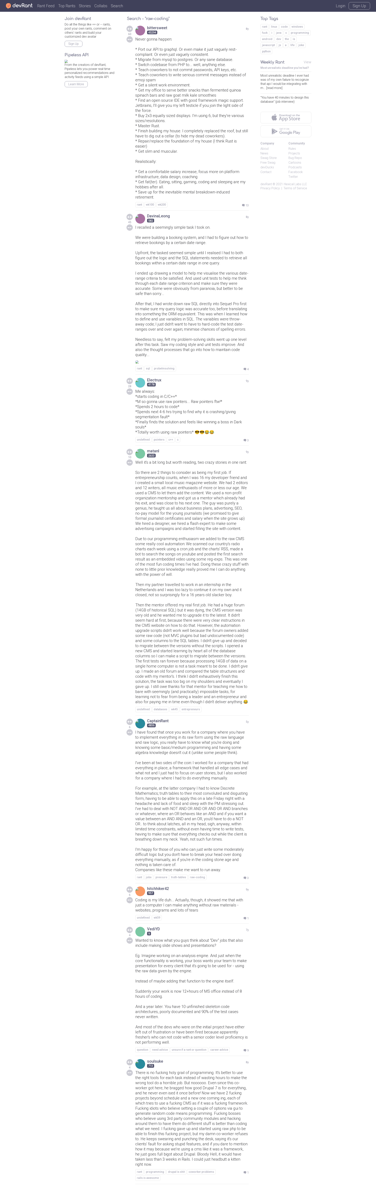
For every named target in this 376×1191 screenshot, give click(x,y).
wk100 (150, 204)
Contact (265, 172)
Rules (292, 149)
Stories (85, 6)
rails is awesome (148, 1177)
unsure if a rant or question (189, 1049)
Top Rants (66, 6)
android (267, 39)
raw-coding (197, 877)
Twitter (293, 177)
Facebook (295, 172)
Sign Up (359, 6)
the (287, 39)
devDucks (267, 167)
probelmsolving (164, 368)
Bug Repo (295, 158)
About (264, 149)
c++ (170, 439)
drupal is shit (176, 1171)
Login (340, 6)
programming (155, 1171)
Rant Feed (46, 6)
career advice (219, 1049)
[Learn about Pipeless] (66, 61)
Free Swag (267, 162)
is (294, 39)
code (284, 26)
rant (139, 204)
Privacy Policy (270, 188)
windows (297, 26)
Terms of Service (295, 188)
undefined (143, 439)
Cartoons (294, 162)
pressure (161, 877)
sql (148, 368)
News (264, 153)
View (307, 62)
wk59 (157, 917)
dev (278, 39)
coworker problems (201, 1171)
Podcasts (295, 167)
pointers (159, 439)
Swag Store (268, 158)
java (278, 32)
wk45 (174, 709)
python (266, 51)
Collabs (100, 6)
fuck (265, 32)
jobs (149, 877)
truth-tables (178, 877)
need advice (160, 1049)
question (142, 1049)
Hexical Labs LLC (295, 184)
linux (274, 26)
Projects (294, 153)
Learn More (76, 84)
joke (301, 45)
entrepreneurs (191, 709)
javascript (268, 45)
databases (160, 709)
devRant (266, 184)
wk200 (162, 204)
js (280, 45)
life (292, 45)
